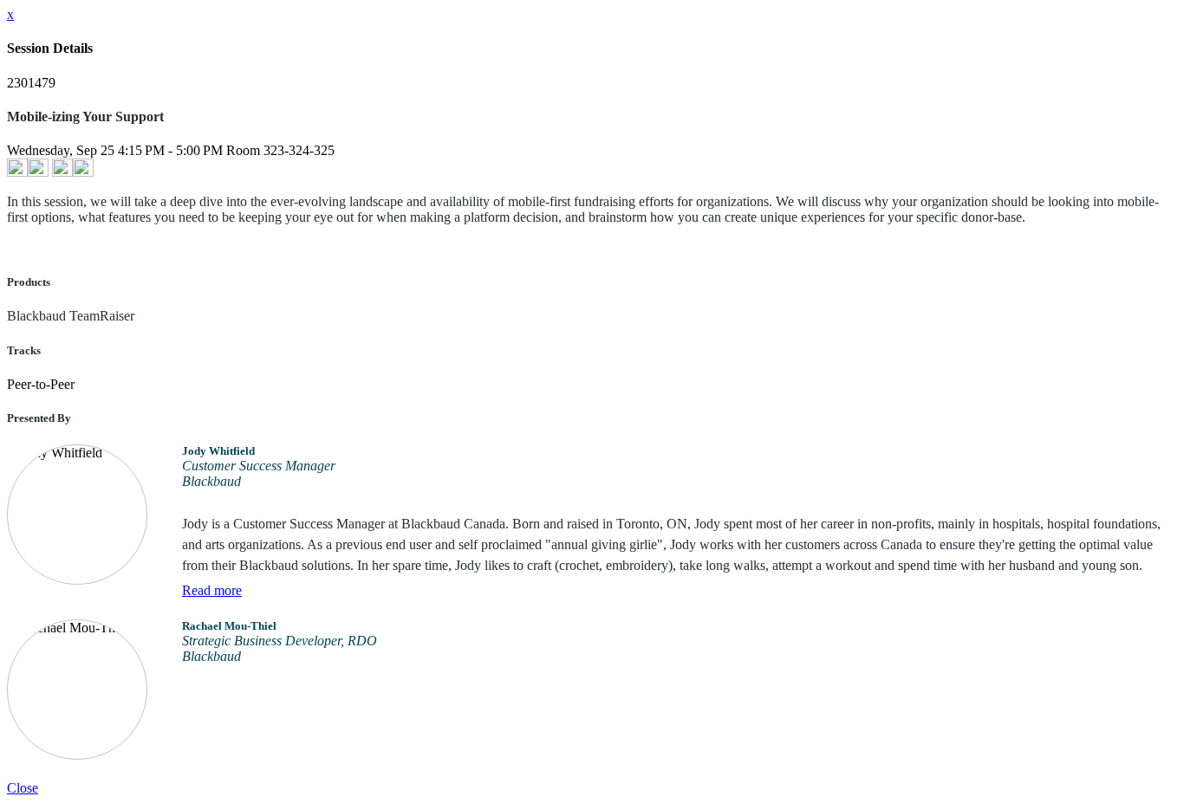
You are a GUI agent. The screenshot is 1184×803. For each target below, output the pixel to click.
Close (22, 787)
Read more (212, 590)
